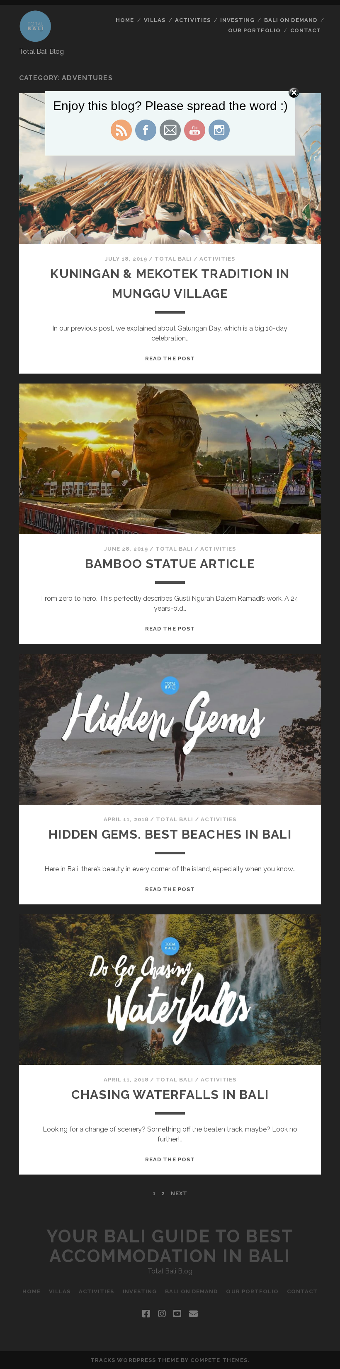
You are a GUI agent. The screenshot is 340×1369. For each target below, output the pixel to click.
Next (179, 1193)
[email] (193, 1314)
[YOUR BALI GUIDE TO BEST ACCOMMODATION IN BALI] (35, 38)
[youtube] (177, 1314)
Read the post (170, 358)
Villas (154, 20)
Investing (237, 20)
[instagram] (161, 1314)
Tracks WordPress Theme (134, 1360)
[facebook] (146, 1314)
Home (125, 20)
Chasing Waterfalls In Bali (170, 1094)
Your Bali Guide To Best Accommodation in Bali (170, 1246)
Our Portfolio (254, 30)
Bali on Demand (290, 20)
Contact (305, 30)
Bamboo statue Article (170, 563)
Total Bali (173, 259)
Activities (192, 20)
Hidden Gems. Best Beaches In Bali (170, 834)
